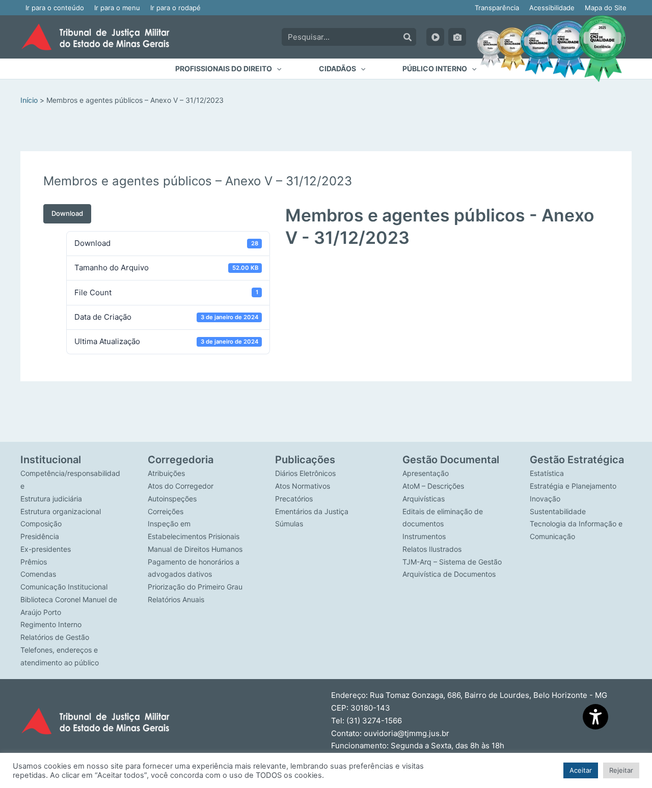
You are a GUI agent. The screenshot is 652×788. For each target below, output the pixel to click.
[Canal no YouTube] (435, 37)
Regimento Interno (51, 624)
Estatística (547, 473)
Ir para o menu (117, 8)
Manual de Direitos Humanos (195, 549)
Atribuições (166, 473)
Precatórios (294, 498)
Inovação (545, 498)
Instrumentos (424, 536)
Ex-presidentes (45, 549)
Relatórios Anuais (176, 599)
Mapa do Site (606, 8)
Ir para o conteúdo (54, 8)
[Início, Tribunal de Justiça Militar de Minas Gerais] (95, 37)
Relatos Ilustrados (431, 549)
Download (67, 213)
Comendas (38, 574)
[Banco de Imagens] (457, 37)
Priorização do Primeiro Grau (195, 586)
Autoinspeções (172, 498)
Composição (41, 523)
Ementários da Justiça (311, 511)
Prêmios (33, 561)
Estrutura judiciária (51, 498)
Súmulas (289, 523)
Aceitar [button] (580, 770)
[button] (228, 69)
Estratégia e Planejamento (573, 486)
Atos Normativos (302, 486)
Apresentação (425, 473)
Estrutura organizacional (60, 511)
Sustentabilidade (558, 511)
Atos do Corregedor (180, 486)
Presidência (39, 536)
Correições (165, 511)
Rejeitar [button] (621, 770)
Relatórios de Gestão (54, 637)
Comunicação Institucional (63, 586)
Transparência (497, 8)
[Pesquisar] (407, 37)
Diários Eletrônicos (305, 473)
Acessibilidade (552, 8)
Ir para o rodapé (175, 8)
